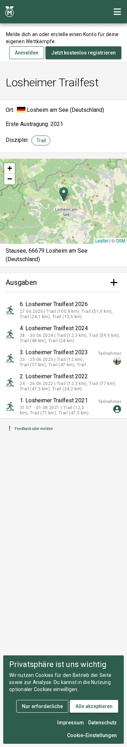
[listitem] (63, 310)
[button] (63, 194)
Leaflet (101, 240)
